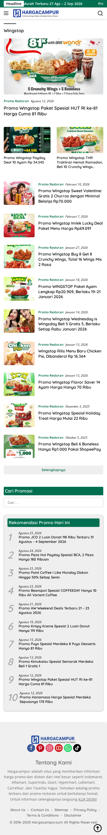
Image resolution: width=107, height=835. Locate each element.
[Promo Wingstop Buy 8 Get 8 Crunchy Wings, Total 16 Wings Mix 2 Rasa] (19, 257)
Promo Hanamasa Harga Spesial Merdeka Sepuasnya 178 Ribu (55, 699)
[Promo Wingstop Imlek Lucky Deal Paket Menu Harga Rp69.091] (19, 225)
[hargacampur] (35, 13)
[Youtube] (59, 748)
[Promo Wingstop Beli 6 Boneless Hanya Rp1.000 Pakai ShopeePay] (19, 446)
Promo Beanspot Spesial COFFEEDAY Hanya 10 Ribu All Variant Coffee (58, 592)
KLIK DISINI (87, 799)
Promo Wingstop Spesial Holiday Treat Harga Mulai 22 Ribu (69, 416)
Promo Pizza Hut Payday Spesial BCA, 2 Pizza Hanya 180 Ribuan (56, 557)
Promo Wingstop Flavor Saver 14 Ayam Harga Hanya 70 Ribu (69, 385)
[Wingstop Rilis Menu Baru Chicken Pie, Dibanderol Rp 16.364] (19, 353)
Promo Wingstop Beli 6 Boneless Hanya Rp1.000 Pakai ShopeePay (69, 446)
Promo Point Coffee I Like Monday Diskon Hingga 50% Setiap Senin (53, 574)
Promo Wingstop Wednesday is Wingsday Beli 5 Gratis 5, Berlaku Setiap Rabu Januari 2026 (69, 324)
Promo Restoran (16, 101)
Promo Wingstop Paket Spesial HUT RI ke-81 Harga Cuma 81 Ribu (55, 681)
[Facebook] (31, 748)
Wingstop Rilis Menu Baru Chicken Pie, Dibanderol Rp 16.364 (69, 353)
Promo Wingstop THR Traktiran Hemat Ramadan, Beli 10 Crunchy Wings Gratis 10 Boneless (80, 162)
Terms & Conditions (43, 815)
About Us (17, 810)
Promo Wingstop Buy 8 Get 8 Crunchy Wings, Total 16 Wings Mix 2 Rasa (70, 259)
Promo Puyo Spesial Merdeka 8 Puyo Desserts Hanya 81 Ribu (57, 646)
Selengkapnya (53, 470)
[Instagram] (50, 748)
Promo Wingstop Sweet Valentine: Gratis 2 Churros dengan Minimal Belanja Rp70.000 (70, 196)
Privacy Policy (85, 810)
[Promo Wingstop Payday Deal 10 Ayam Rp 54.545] (27, 140)
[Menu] (7, 13)
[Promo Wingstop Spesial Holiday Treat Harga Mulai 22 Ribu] (19, 415)
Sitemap (61, 810)
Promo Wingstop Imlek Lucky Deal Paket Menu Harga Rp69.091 (70, 226)
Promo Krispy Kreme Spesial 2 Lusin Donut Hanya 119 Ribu (54, 628)
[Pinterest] (40, 748)
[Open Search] (100, 13)
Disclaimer (73, 815)
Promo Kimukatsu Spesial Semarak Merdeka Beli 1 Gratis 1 (56, 663)
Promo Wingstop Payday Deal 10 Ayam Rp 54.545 (24, 160)
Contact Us (40, 810)
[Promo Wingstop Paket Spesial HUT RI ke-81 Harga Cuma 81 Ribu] (53, 66)
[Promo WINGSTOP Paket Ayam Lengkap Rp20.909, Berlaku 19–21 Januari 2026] (19, 289)
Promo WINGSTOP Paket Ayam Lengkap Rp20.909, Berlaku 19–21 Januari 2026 (69, 291)
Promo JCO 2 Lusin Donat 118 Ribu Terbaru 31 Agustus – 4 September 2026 (56, 539)
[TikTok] (77, 748)
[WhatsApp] (68, 748)
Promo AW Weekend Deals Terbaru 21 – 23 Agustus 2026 (54, 610)
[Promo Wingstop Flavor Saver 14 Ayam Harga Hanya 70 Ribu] (19, 384)
